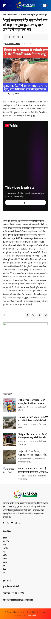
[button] (5, 5)
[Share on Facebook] (9, 37)
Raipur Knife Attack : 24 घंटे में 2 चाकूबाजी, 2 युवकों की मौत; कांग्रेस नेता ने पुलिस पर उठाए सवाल (33, 436)
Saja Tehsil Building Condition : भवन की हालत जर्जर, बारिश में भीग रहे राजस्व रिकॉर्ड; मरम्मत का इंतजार (32, 453)
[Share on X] (13, 37)
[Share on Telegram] (22, 37)
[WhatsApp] (20, 523)
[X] (7, 523)
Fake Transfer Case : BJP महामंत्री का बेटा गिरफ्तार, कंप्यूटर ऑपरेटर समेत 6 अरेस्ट (31, 402)
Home (5, 15)
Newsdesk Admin (12, 44)
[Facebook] (4, 523)
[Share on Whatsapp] (18, 37)
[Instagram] (16, 523)
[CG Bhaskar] (25, 5)
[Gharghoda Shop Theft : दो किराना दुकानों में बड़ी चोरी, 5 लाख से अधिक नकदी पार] (9, 474)
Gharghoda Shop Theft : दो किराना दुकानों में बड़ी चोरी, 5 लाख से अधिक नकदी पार (32, 470)
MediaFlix (32, 615)
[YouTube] (11, 523)
